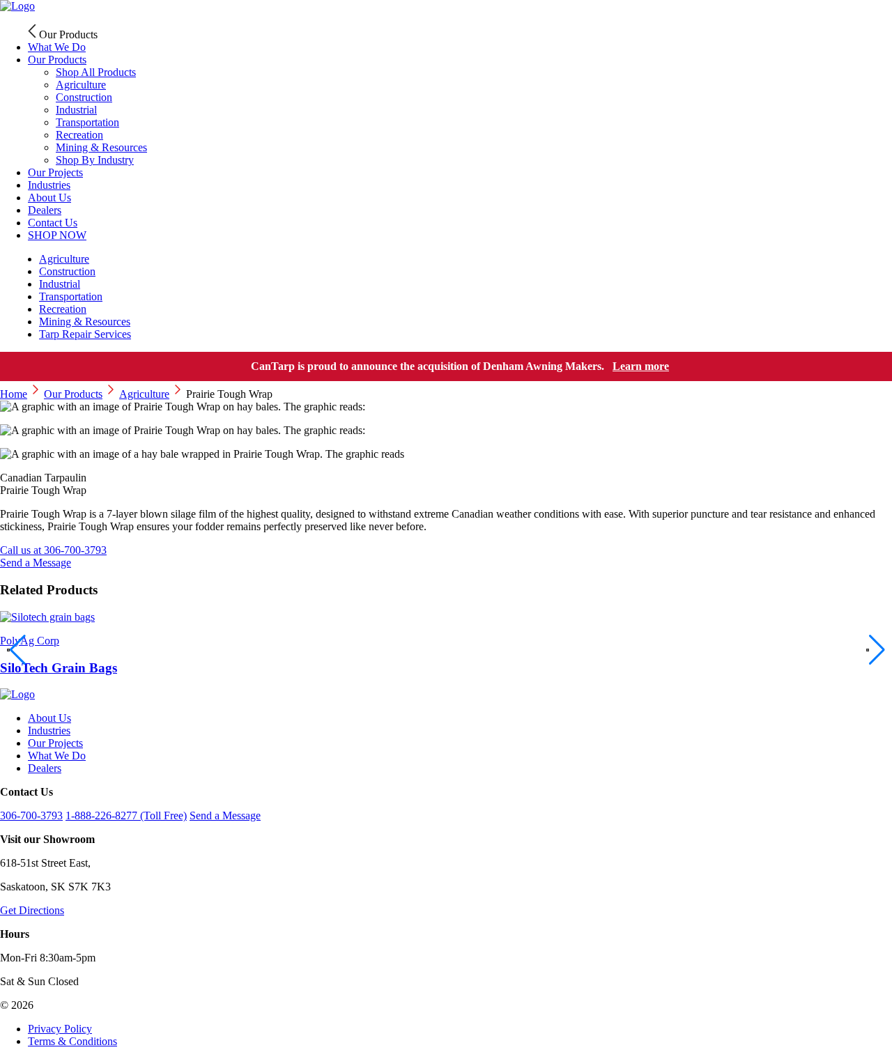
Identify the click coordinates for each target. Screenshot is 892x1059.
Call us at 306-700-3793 (53, 550)
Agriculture (144, 394)
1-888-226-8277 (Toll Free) (126, 815)
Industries (49, 730)
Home (13, 394)
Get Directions (32, 910)
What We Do (57, 756)
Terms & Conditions (72, 1041)
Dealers (44, 768)
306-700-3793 (31, 815)
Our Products (57, 59)
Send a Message (35, 563)
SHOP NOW (57, 235)
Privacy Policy (60, 1029)
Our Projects (55, 743)
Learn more (641, 366)
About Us (49, 718)
